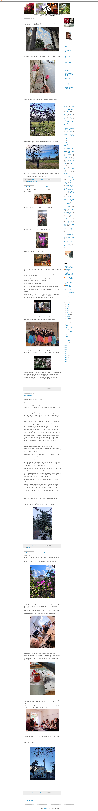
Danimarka (66, 147)
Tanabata (66, 234)
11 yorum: (41, 792)
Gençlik (66, 161)
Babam (69, 115)
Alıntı (68, 111)
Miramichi (69, 206)
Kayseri (66, 188)
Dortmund (70, 154)
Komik (72, 195)
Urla (71, 241)
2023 (66, 302)
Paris (71, 218)
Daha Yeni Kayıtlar (28, 798)
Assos (65, 115)
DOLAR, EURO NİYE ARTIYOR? (68, 287)
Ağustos (68, 312)
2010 (66, 369)
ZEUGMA (67, 272)
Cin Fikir (72, 134)
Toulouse (69, 238)
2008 (66, 373)
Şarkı (72, 230)
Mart (68, 322)
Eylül (68, 310)
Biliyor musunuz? (68, 120)
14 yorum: (41, 179)
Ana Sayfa (43, 798)
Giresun (65, 167)
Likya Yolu (68, 202)
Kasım (68, 306)
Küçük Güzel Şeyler (70, 200)
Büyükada (67, 68)
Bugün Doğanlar (69, 130)
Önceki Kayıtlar (57, 798)
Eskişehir (65, 157)
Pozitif (72, 220)
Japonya (71, 182)
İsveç (71, 181)
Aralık (68, 304)
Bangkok (70, 117)
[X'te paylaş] (49, 179)
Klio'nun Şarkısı (68, 290)
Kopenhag (65, 197)
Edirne (65, 155)
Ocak (68, 342)
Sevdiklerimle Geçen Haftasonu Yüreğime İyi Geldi (36, 186)
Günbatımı (69, 170)
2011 (66, 367)
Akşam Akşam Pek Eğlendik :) (69, 87)
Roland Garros (69, 221)
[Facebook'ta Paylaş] (49, 179)
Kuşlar (65, 199)
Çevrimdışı (70, 137)
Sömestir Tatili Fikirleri (69, 228)
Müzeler (69, 211)
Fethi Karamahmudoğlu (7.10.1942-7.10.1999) (68, 82)
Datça (71, 149)
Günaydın (67, 60)
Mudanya (71, 207)
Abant (73, 106)
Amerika (70, 112)
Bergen (71, 118)
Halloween (66, 175)
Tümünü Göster (71, 292)
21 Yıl (66, 65)
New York (66, 212)
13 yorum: (41, 388)
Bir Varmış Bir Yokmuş (69, 122)
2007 (66, 375)
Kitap (72, 193)
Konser (69, 196)
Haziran (68, 316)
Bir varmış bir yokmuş (68, 50)
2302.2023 (26, 20)
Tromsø (70, 240)
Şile (73, 233)
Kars (67, 186)
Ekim (68, 308)
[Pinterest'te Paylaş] (50, 179)
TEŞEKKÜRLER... (69, 290)
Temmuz (68, 314)
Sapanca (70, 225)
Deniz (65, 151)
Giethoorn (70, 165)
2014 (66, 361)
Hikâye (68, 176)
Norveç (71, 212)
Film (73, 158)
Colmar (67, 135)
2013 (66, 363)
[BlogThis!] (48, 179)
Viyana (65, 243)
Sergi (71, 227)
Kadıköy (65, 183)
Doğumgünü (71, 153)
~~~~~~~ (66, 106)
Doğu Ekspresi (71, 151)
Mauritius (65, 205)
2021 (66, 347)
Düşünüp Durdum (28, 395)
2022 (66, 345)
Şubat (68, 324)
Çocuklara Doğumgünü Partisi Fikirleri (69, 144)
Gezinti (71, 163)
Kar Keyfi (72, 183)
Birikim (66, 46)
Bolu (73, 126)
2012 (66, 365)
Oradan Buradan (35, 794)
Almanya (65, 112)
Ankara (65, 114)
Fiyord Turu (69, 160)
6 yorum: (41, 545)
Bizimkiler (29, 389)
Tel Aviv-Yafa (69, 235)
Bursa (65, 132)
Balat (65, 117)
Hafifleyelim (66, 173)
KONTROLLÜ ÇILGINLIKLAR (68, 282)
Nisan (68, 320)
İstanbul (72, 178)
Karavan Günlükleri (70, 185)
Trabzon (65, 240)
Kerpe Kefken (70, 189)
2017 (66, 355)
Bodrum (69, 127)
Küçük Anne (71, 199)
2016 (66, 357)
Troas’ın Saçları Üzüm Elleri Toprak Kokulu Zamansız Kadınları (69, 274)
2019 (66, 351)
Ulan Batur (66, 241)
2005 (66, 379)
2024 (66, 300)
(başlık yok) (67, 91)
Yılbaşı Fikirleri (69, 246)
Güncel (33, 181)
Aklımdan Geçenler (69, 109)
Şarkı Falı (37, 181)
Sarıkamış (65, 227)
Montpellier (66, 207)
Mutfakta (71, 209)
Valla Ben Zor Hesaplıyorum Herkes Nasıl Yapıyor (36, 552)
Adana (66, 108)
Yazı (73, 243)
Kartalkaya (72, 186)
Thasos (65, 237)
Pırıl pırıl (66, 219)
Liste (73, 202)
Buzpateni (70, 132)
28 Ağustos (67, 270)
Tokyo (72, 237)
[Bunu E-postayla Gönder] (47, 179)
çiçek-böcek (29, 181)
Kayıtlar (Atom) (30, 800)
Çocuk (69, 141)
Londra (68, 203)
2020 (66, 349)
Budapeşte (72, 128)
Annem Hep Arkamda (67, 57)
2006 (66, 377)
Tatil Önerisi (71, 234)
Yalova (69, 243)
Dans (72, 147)
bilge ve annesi (68, 269)
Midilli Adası (71, 205)
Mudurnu (65, 209)
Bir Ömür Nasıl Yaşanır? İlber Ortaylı (69, 266)
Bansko (65, 118)
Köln (71, 197)
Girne (71, 167)
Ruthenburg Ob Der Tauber (68, 222)
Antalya (70, 114)
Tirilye (69, 237)
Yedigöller (68, 244)
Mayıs (68, 318)
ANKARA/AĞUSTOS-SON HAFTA (69, 279)
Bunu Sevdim (69, 131)
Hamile (72, 175)
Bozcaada (66, 128)
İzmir (65, 182)
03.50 (66, 283)
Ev (69, 157)
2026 (66, 296)
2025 (66, 298)
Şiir (68, 233)
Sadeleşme (66, 224)
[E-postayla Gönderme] (45, 179)
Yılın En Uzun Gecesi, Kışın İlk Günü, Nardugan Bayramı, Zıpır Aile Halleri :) (69, 73)
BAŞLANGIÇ (68, 62)
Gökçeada (65, 168)
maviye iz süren (68, 265)
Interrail (65, 178)
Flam (73, 160)
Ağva (71, 108)
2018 (66, 353)
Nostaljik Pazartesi (69, 214)
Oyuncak (67, 218)
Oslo (73, 216)
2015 (66, 359)
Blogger (45, 808)
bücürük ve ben (68, 285)
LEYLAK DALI (68, 277)
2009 (66, 371)
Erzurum (70, 155)
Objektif (66, 48)
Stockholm (68, 230)
